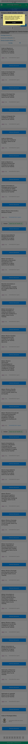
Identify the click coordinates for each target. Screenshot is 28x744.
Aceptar (14, 22)
